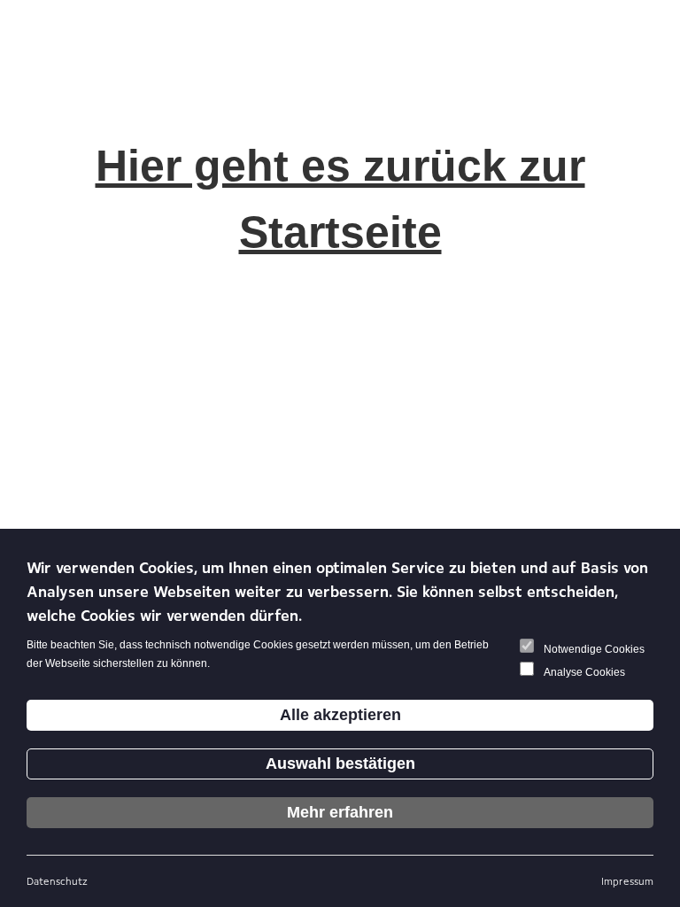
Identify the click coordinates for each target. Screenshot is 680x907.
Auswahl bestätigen (340, 763)
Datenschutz (57, 881)
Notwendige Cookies (594, 649)
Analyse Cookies (584, 672)
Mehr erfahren (340, 812)
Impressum (627, 881)
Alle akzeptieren (340, 715)
